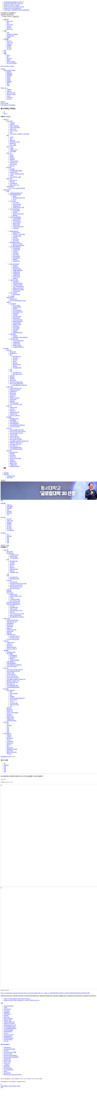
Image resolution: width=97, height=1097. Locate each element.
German (9, 78)
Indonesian (9, 73)
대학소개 (6, 19)
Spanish (8, 82)
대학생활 (6, 39)
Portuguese (9, 81)
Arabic (8, 85)
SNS (5, 53)
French (8, 77)
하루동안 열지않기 (7, 16)
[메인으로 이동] (2, 500)
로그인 (5, 113)
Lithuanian (9, 75)
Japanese (9, 71)
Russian (8, 79)
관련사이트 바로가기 (5, 1044)
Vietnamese (9, 74)
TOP (2, 1087)
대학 (5, 31)
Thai (8, 84)
